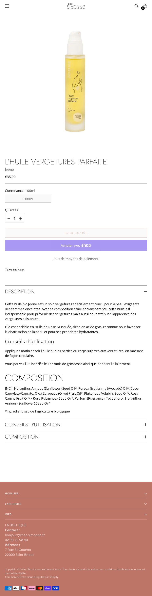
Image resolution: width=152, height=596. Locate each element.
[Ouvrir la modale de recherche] (136, 6)
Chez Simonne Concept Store (44, 569)
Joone (9, 169)
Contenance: (20, 190)
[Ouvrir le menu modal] (7, 6)
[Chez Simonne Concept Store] (76, 6)
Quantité (11, 210)
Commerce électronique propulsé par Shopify (31, 577)
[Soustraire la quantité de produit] (20, 218)
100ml (28, 199)
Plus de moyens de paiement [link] (76, 258)
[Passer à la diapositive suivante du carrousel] (143, 468)
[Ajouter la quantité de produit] (8, 218)
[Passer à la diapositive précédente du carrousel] (134, 468)
